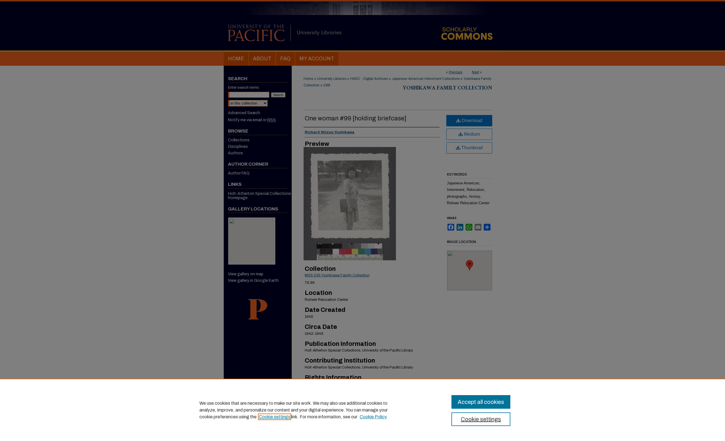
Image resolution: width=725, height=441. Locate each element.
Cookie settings (274, 416)
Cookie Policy (373, 416)
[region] (362, 410)
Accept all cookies (481, 402)
